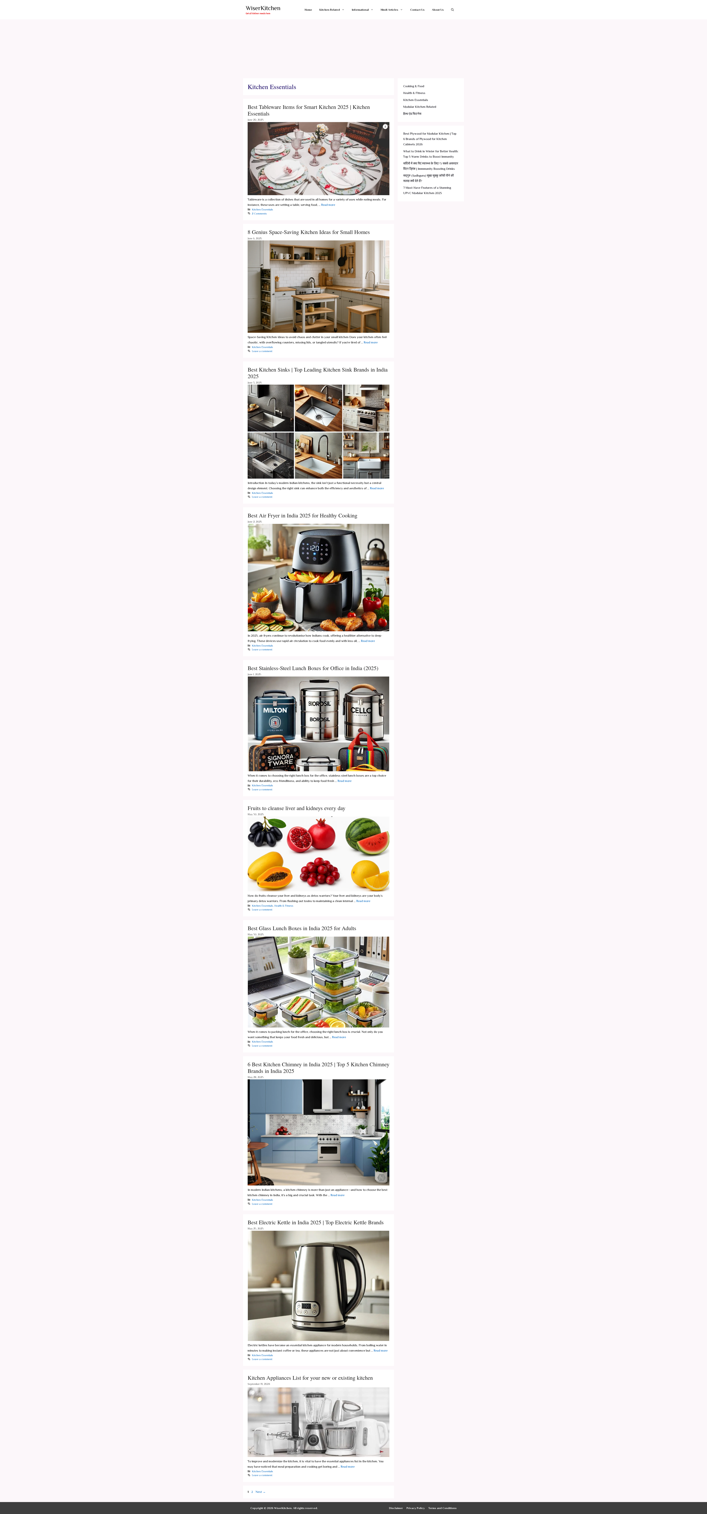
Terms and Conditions (442, 1508)
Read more (328, 205)
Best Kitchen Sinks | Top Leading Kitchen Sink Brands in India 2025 (318, 373)
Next (261, 1492)
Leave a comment (262, 351)
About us (438, 9)
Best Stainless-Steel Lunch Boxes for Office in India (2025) (313, 668)
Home (308, 9)
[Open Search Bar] (452, 10)
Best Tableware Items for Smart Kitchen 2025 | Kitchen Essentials (309, 110)
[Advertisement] (353, 47)
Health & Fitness (283, 905)
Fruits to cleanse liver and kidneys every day (296, 808)
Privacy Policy (416, 1508)
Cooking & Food (413, 86)
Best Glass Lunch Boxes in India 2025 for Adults (302, 928)
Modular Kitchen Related (419, 107)
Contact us (417, 9)
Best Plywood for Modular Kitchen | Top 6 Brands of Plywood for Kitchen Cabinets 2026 (429, 139)
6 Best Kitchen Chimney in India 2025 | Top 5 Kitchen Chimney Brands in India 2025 (318, 1067)
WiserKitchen (263, 8)
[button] (344, 10)
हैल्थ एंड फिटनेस (412, 114)
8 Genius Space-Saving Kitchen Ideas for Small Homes (309, 231)
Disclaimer (396, 1508)
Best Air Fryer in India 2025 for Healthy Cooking (302, 515)
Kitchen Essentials (262, 209)
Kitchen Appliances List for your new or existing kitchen (310, 1377)
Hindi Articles (389, 9)
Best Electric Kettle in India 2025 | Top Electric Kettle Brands (316, 1222)
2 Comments (259, 213)
